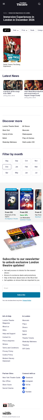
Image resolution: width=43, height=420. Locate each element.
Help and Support (9, 334)
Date (14, 30)
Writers (5, 344)
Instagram (29, 381)
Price (23, 30)
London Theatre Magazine (8, 321)
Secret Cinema (8, 388)
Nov (36, 161)
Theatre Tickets (28, 338)
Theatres (25, 345)
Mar (36, 167)
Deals (32, 30)
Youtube (28, 392)
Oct (26, 161)
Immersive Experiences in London (19, 13)
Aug (6, 161)
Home (5, 13)
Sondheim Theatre (25, 220)
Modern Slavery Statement (8, 359)
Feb (26, 167)
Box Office (7, 381)
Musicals (25, 130)
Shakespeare (27, 134)
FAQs (5, 330)
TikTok (27, 385)
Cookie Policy (8, 355)
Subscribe (21, 295)
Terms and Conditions (11, 348)
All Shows (26, 126)
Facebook (29, 378)
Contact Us (7, 337)
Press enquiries (8, 341)
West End (6, 130)
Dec (6, 167)
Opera (24, 331)
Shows (24, 327)
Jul (36, 173)
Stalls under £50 (28, 142)
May (16, 173)
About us (6, 327)
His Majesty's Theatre (11, 218)
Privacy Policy (27, 300)
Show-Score (7, 385)
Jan (16, 167)
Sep (16, 161)
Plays (24, 324)
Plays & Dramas (28, 138)
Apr (7, 173)
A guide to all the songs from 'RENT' (11, 92)
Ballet (5, 138)
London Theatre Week (11, 126)
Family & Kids (8, 134)
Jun (26, 173)
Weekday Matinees (10, 142)
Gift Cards (26, 349)
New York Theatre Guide (11, 378)
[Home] (22, 4)
